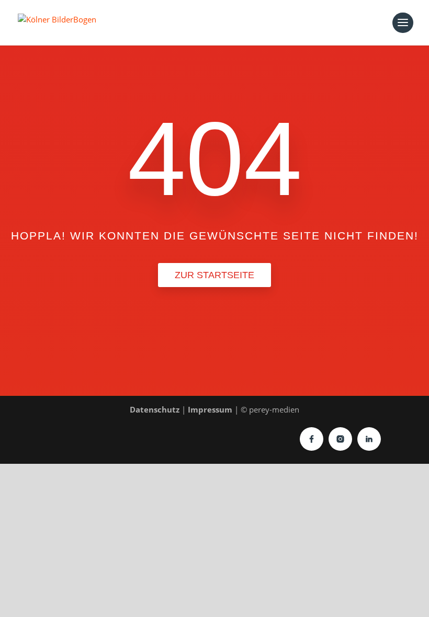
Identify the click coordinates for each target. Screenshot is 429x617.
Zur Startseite (214, 275)
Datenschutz (154, 409)
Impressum (210, 409)
